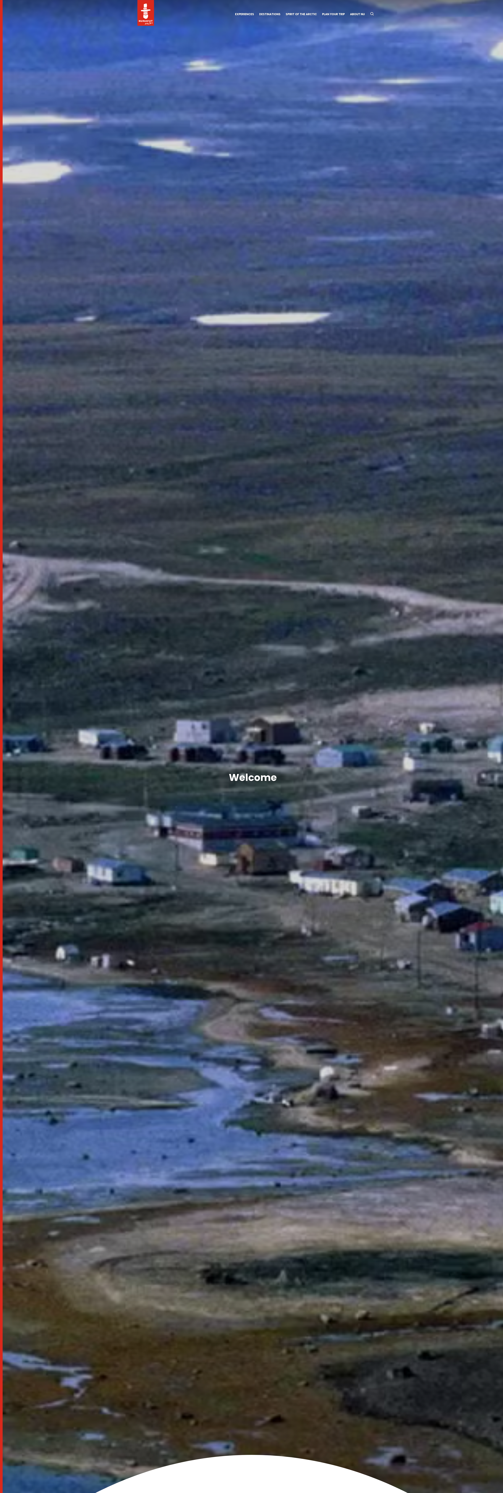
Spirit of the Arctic (301, 14)
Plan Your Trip (333, 14)
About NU (357, 14)
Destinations (269, 14)
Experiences (244, 14)
